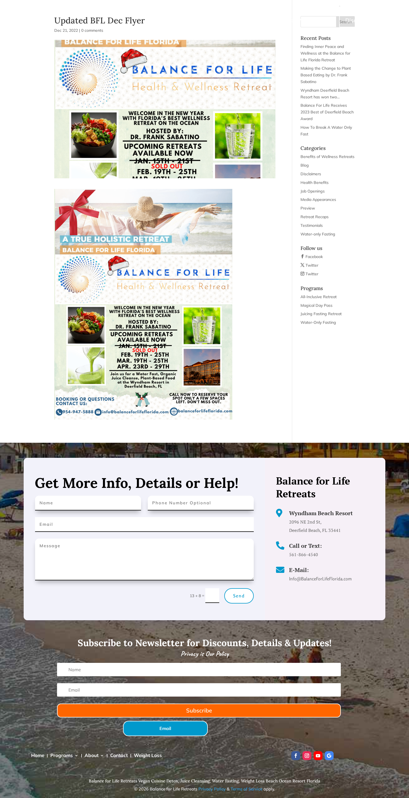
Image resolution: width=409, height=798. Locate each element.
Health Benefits (314, 182)
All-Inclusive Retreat (318, 296)
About (256, 20)
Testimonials (311, 225)
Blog (304, 165)
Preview (307, 208)
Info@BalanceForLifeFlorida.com (372, 5)
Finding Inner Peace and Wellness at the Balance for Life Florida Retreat (325, 53)
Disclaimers (310, 173)
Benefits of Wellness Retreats (327, 156)
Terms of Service (246, 789)
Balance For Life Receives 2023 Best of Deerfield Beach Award (327, 112)
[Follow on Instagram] (306, 755)
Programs (227, 20)
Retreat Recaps (314, 216)
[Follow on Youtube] (318, 755)
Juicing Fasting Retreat (321, 313)
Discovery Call (364, 20)
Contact (283, 20)
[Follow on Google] (329, 755)
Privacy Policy (212, 789)
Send (239, 595)
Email (165, 728)
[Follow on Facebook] (295, 755)
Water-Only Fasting (318, 322)
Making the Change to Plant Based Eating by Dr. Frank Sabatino (325, 75)
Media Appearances (318, 199)
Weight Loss (311, 20)
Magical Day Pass (316, 305)
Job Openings (312, 191)
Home (204, 20)
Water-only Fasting (317, 234)
